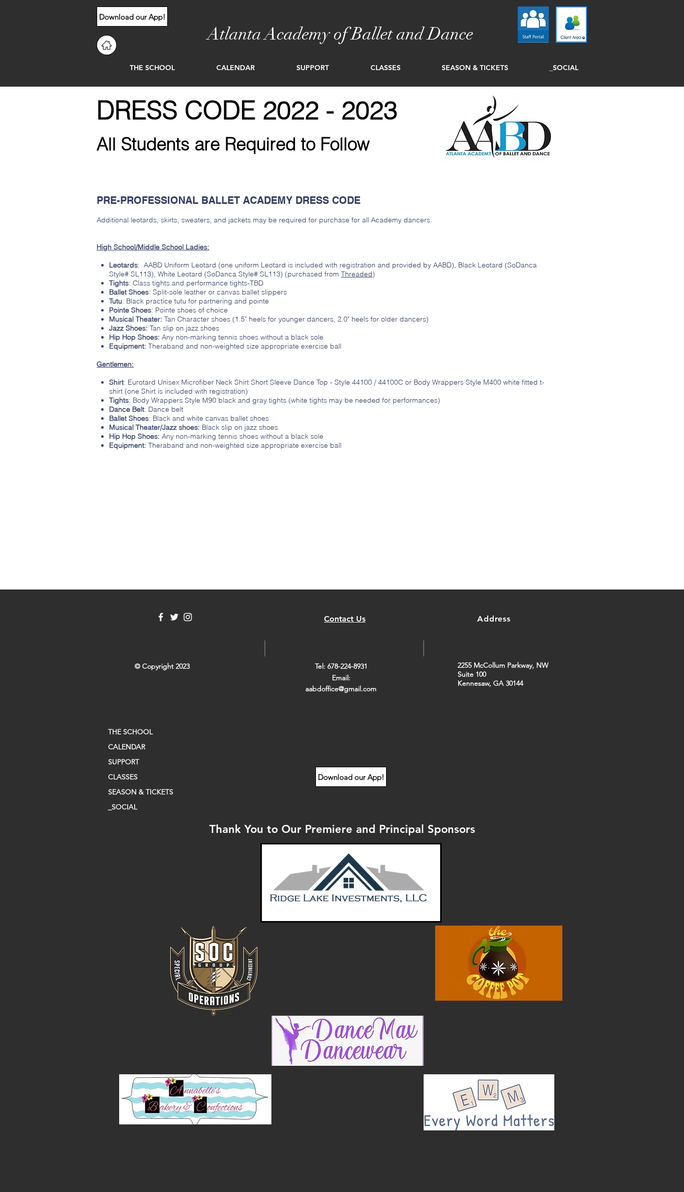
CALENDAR (126, 746)
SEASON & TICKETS (140, 791)
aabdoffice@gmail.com (341, 688)
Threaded (357, 273)
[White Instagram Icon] (187, 617)
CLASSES (123, 776)
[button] (138, 67)
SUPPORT (123, 761)
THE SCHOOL (130, 731)
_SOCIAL (122, 806)
